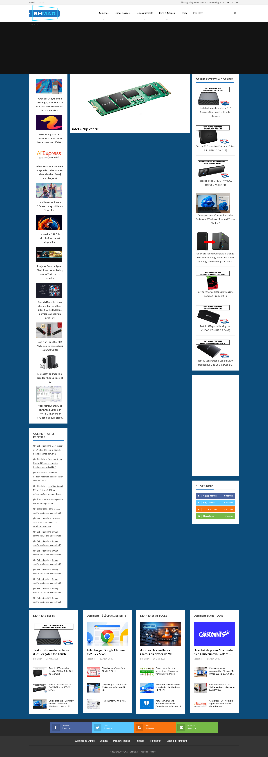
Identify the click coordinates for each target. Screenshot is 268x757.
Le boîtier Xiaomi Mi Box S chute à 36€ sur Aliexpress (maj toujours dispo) (48, 490)
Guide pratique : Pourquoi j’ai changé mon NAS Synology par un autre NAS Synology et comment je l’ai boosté (215, 257)
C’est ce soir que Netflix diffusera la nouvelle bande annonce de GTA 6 (48, 450)
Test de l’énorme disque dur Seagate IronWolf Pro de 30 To (215, 293)
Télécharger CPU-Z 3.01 (114, 700)
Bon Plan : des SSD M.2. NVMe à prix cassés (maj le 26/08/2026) (221, 687)
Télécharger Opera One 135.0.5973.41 (113, 669)
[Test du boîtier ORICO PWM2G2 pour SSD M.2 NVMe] (40, 688)
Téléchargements (144, 13)
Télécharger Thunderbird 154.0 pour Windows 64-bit (114, 687)
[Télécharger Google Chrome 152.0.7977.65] (107, 634)
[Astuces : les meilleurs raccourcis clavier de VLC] (160, 634)
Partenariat (155, 740)
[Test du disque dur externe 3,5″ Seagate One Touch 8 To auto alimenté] (53, 634)
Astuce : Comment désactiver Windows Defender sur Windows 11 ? (168, 704)
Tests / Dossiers (122, 13)
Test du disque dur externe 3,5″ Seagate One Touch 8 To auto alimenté (215, 112)
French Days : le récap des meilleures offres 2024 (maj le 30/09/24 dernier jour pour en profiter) (50, 310)
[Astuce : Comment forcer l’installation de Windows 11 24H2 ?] (147, 688)
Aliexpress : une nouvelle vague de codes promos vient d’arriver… (221, 703)
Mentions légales (121, 740)
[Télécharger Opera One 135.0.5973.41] (93, 672)
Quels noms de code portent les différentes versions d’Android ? (167, 671)
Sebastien (41, 446)
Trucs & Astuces (167, 13)
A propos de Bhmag (85, 740)
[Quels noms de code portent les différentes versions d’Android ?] (147, 672)
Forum (184, 13)
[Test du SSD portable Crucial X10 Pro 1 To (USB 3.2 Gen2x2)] (40, 672)
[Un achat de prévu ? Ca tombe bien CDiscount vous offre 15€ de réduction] (214, 634)
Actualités (104, 13)
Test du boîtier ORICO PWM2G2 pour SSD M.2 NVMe (215, 182)
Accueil (32, 2)
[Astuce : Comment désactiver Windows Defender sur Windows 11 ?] (147, 704)
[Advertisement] (134, 49)
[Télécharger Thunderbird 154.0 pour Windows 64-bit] (93, 688)
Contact (41, 2)
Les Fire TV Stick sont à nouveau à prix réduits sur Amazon (47, 522)
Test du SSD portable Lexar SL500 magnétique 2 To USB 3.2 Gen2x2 (215, 362)
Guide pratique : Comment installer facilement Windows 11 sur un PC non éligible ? (215, 219)
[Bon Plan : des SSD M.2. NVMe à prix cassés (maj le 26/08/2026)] (200, 688)
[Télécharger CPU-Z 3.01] (93, 704)
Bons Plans (197, 13)
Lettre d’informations (177, 740)
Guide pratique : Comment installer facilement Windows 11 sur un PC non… (61, 704)
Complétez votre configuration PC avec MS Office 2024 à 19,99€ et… (221, 671)
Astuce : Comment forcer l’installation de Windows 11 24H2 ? (168, 687)
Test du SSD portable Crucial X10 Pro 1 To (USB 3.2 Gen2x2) (215, 148)
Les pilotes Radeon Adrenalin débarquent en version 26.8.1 (48, 476)
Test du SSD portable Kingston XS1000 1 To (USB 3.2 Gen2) (215, 328)
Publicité (140, 740)
